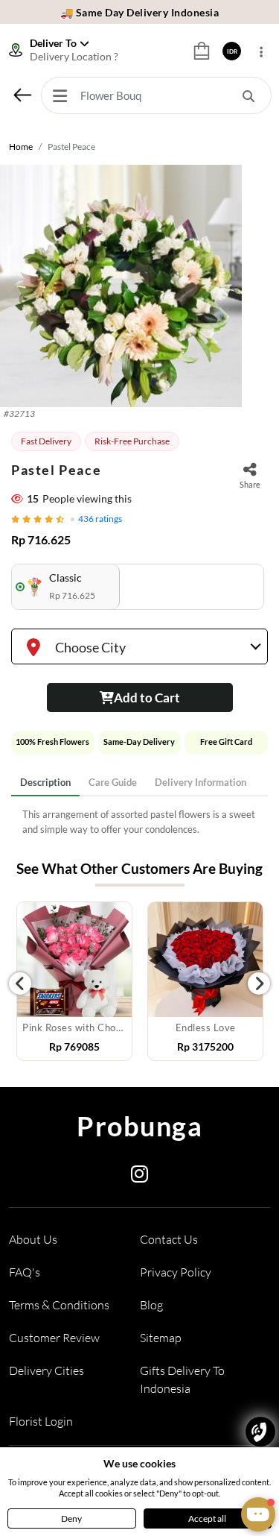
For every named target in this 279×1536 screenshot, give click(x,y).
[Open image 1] (121, 286)
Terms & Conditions (59, 1304)
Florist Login (41, 1421)
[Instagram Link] (139, 1177)
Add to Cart (147, 697)
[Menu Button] (59, 95)
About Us (33, 1239)
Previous (20, 983)
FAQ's (24, 1272)
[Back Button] (22, 94)
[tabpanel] (139, 822)
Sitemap (161, 1337)
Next (259, 983)
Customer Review (54, 1337)
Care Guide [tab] (113, 782)
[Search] (248, 95)
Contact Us (169, 1239)
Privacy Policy (175, 1272)
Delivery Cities (46, 1370)
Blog (151, 1304)
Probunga (139, 1125)
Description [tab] (45, 782)
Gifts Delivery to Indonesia (182, 1379)
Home (21, 146)
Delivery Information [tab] (200, 782)
